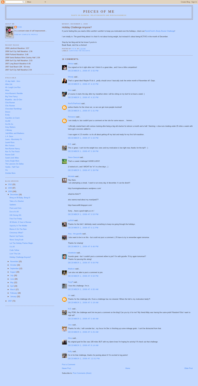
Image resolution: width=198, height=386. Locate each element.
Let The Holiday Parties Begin (21, 243)
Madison (71, 269)
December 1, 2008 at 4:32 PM (83, 97)
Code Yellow (14, 250)
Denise (70, 64)
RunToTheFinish (74, 103)
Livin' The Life (15, 254)
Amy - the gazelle (75, 234)
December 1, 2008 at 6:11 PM (83, 228)
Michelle (71, 176)
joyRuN (71, 220)
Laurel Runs (10, 142)
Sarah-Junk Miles (12, 158)
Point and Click (15, 208)
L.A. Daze (9, 136)
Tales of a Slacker (17, 201)
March (13, 289)
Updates (13, 205)
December (14, 195)
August (13, 272)
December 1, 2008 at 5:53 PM (83, 214)
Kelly (70, 351)
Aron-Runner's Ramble (14, 93)
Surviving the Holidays (79, 50)
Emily (7, 115)
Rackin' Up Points (16, 236)
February (14, 293)
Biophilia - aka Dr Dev (13, 100)
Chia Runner (10, 103)
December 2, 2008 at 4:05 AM (83, 289)
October (13, 265)
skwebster (72, 253)
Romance (71, 117)
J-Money (8, 130)
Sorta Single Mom (12, 161)
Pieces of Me (99, 11)
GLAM (7, 121)
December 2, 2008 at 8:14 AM (83, 345)
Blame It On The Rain (18, 229)
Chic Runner (10, 106)
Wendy (70, 77)
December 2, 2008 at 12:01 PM (84, 359)
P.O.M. (19, 27)
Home (127, 368)
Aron (70, 90)
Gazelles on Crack (12, 118)
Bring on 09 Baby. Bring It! (20, 198)
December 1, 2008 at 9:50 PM (83, 276)
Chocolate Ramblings (13, 109)
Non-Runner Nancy (12, 149)
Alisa (70, 338)
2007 (10, 301)
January (13, 296)
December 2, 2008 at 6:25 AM (83, 332)
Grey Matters (10, 127)
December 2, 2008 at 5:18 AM (83, 303)
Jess (70, 325)
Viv (69, 295)
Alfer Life (8, 84)
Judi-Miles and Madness (14, 133)
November (14, 261)
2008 (10, 191)
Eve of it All (14, 212)
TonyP (70, 282)
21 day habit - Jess (12, 81)
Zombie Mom (10, 173)
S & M (12, 247)
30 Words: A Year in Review (20, 222)
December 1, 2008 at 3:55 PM (83, 71)
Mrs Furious (10, 146)
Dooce (7, 112)
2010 (10, 184)
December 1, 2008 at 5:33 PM (83, 138)
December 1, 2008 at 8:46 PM (83, 247)
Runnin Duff (9, 155)
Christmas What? (16, 233)
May (12, 282)
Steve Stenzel (73, 157)
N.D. (70, 144)
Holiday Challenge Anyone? (20, 257)
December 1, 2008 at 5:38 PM (83, 151)
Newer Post (66, 368)
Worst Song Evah (16, 240)
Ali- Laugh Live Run (12, 87)
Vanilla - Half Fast (12, 167)
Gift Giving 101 (15, 215)
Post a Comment (68, 365)
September (14, 268)
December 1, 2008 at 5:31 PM (83, 111)
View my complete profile (26, 34)
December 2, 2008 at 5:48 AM (83, 319)
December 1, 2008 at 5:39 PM (83, 170)
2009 (10, 188)
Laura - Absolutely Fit (13, 139)
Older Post (188, 368)
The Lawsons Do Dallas (14, 164)
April (12, 286)
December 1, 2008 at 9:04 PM (83, 263)
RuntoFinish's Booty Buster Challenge (160, 31)
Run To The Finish (12, 152)
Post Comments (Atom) (82, 373)
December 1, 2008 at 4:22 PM (83, 84)
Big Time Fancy (11, 96)
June (12, 279)
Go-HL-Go (9, 124)
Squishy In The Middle (18, 226)
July (12, 275)
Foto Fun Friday (16, 219)
